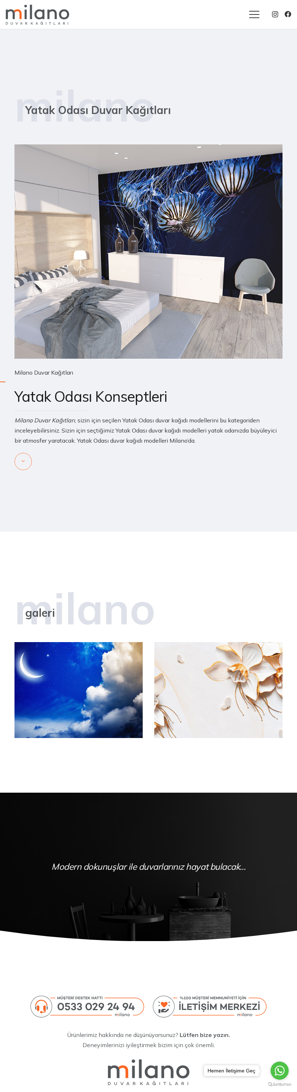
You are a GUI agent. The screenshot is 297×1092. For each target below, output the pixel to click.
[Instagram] (275, 14)
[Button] (23, 461)
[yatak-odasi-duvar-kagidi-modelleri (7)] (78, 690)
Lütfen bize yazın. (205, 1034)
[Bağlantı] (37, 15)
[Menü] (254, 14)
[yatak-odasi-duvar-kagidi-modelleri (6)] (218, 690)
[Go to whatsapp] (280, 1071)
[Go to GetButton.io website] (279, 1084)
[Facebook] (288, 14)
